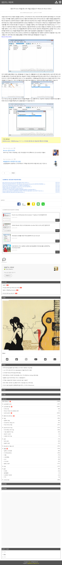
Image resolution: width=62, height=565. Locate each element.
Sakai (30, 561)
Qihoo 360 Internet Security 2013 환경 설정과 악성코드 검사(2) (15, 182)
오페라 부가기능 (32, 436)
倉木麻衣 (32, 473)
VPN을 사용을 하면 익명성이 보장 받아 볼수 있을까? (15, 380)
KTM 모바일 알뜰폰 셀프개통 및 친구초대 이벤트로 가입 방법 (17, 367)
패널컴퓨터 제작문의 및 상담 (12, 161)
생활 (31, 448)
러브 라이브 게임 (32, 424)
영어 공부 (32, 441)
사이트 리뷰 (31, 479)
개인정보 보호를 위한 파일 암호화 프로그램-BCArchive (12, 192)
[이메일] (55, 359)
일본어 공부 (32, 443)
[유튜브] (36, 359)
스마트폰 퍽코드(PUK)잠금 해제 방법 (12, 372)
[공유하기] (6, 173)
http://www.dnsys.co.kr (8, 159)
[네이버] (38, 204)
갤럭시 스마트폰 (32, 450)
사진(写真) (32, 457)
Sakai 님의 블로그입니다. (10, 272)
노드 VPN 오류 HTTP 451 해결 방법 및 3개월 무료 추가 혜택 (17, 370)
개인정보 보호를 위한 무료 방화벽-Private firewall (12, 188)
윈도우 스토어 (32, 434)
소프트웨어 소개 (31, 404)
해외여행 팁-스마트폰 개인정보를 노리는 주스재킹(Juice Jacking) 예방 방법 (20, 375)
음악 (31, 469)
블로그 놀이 (32, 463)
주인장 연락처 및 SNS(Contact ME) (12, 287)
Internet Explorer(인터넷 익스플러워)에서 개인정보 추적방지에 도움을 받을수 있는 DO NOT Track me (22, 191)
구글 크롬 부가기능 (32, 431)
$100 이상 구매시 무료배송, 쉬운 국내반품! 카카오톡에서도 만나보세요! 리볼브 (24, 152)
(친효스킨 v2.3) (36, 563)
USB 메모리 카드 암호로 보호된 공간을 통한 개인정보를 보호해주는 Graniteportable (18, 189)
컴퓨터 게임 (32, 420)
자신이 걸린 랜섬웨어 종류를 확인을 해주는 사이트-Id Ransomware (18, 385)
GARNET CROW (32, 475)
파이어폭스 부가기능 (32, 429)
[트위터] (23, 204)
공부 (31, 439)
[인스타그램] (26, 359)
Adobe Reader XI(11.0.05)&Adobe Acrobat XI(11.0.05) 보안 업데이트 (16, 186)
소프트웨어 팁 (5, 179)
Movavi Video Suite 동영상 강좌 (32, 410)
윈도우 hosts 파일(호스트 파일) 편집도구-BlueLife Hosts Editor (31, 8)
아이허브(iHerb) (32, 453)
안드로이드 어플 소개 (31, 446)
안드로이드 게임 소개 (32, 422)
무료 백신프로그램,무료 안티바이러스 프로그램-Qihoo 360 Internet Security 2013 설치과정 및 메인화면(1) (23, 184)
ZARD (32, 471)
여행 (32, 455)
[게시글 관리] (8, 173)
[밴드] (43, 204)
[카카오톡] (28, 204)
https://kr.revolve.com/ (8, 148)
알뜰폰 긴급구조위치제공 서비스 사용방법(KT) (14, 377)
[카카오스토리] (33, 204)
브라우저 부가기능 (31, 427)
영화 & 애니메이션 (31, 415)
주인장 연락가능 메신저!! (10, 293)
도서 (32, 459)
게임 (31, 418)
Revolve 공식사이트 (9, 150)
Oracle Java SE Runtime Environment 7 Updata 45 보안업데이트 (15, 185)
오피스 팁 (32, 408)
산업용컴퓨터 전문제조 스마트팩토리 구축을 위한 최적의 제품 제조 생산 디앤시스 (25, 163)
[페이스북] (18, 204)
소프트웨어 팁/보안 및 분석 (27, 12)
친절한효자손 (30, 563)
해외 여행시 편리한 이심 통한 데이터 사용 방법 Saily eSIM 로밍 (18, 382)
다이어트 (32, 461)
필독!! (5, 285)
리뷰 (31, 466)
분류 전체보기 (31, 401)
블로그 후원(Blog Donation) (10, 290)
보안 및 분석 (11, 179)
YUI (32, 477)
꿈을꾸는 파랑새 (7, 2)
